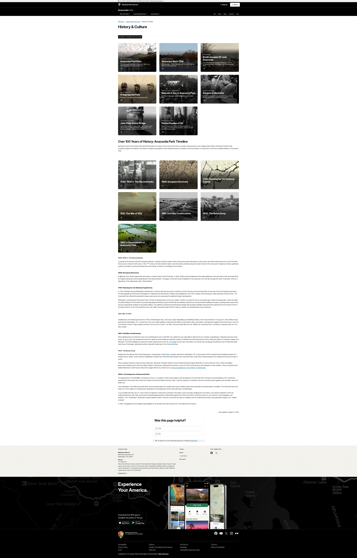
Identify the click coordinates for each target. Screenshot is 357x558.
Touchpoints (194, 441)
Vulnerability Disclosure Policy (190, 550)
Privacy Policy (123, 547)
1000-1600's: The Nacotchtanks (137, 181)
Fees (237, 14)
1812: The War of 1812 (131, 213)
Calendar (231, 14)
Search (224, 5)
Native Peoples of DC (172, 123)
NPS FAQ (152, 550)
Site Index (184, 456)
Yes (160, 428)
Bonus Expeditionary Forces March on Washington (189, 368)
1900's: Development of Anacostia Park (132, 244)
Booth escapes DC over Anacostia (215, 58)
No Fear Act (184, 544)
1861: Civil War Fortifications (176, 213)
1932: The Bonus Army (214, 213)
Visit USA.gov (163, 554)
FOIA (120, 550)
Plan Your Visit (124, 14)
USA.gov (214, 544)
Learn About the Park (140, 14)
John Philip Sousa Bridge (132, 123)
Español (183, 459)
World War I (166, 354)
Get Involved (154, 14)
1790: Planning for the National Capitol (218, 180)
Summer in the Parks (213, 93)
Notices (151, 544)
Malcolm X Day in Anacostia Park (178, 93)
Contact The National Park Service (160, 547)
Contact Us (122, 473)
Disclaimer (183, 547)
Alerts (219, 14)
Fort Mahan (208, 342)
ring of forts (128, 339)
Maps (225, 14)
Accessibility (122, 544)
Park (125, 10)
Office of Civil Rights (218, 547)
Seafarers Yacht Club (173, 61)
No (160, 434)
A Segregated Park (130, 94)
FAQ (182, 452)
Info (215, 14)
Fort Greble (173, 342)
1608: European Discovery (175, 181)
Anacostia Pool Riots (130, 61)
